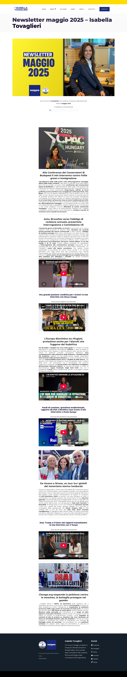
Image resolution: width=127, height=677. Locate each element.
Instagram (95, 648)
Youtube (96, 655)
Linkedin (95, 659)
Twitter (95, 652)
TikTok (95, 662)
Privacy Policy (42, 658)
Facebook (95, 645)
